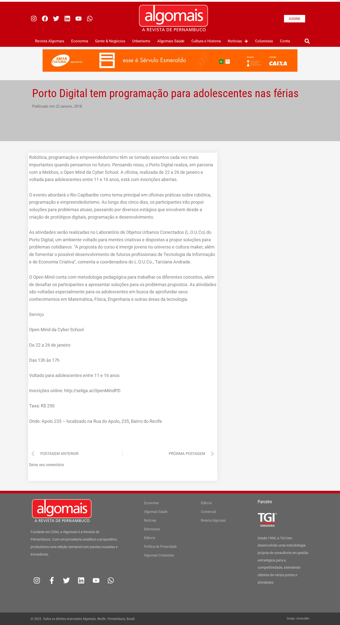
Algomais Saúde (170, 41)
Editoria (149, 538)
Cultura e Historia (206, 41)
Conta (285, 41)
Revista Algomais (49, 41)
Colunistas (264, 41)
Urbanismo (141, 41)
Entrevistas (152, 529)
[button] (307, 41)
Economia (79, 41)
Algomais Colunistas (159, 555)
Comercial (208, 511)
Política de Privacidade (160, 546)
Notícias (235, 41)
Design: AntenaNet (298, 618)
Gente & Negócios (110, 41)
